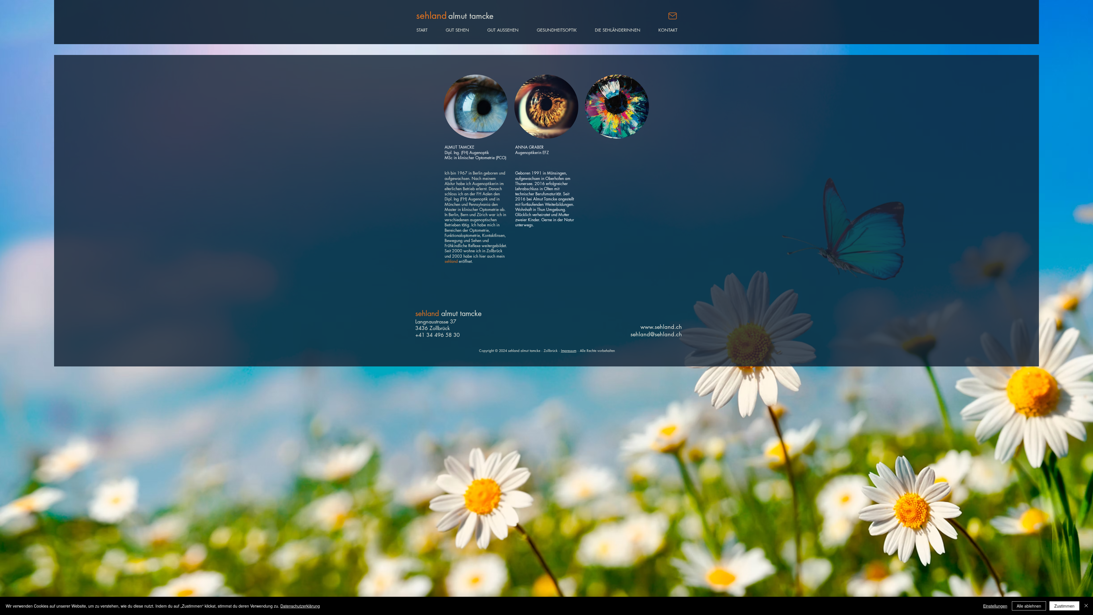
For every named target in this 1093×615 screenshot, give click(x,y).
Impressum (568, 350)
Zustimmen (1064, 606)
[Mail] (672, 16)
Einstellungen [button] (995, 606)
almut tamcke (461, 313)
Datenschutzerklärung (300, 606)
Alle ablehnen (1029, 606)
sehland (428, 313)
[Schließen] (1086, 605)
